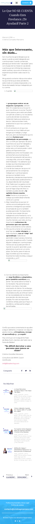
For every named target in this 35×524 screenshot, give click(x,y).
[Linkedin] (15, 521)
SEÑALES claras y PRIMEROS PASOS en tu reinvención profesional (22, 449)
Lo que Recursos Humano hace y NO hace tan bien (22, 390)
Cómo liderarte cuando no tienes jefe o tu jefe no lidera (22, 409)
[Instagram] (17, 521)
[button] (16, 2)
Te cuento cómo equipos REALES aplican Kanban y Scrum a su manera (22, 430)
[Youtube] (19, 521)
